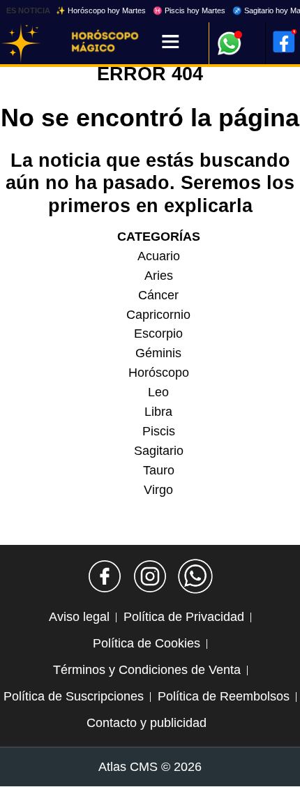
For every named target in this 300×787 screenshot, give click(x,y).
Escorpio (158, 333)
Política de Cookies (146, 643)
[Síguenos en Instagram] (150, 576)
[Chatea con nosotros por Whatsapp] (195, 576)
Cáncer (158, 295)
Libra (158, 412)
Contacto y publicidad (147, 723)
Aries (158, 276)
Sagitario (158, 451)
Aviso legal (79, 617)
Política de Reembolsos (224, 696)
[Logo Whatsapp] (229, 37)
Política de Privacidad (183, 617)
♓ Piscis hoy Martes (189, 10)
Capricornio (158, 315)
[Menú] (170, 43)
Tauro (158, 470)
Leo (158, 392)
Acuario (158, 256)
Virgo (158, 490)
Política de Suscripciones (73, 696)
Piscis (158, 431)
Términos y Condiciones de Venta (147, 670)
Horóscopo (158, 373)
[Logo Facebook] (284, 42)
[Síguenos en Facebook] (104, 576)
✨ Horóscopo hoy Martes (101, 10)
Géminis (158, 353)
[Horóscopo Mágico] (21, 43)
